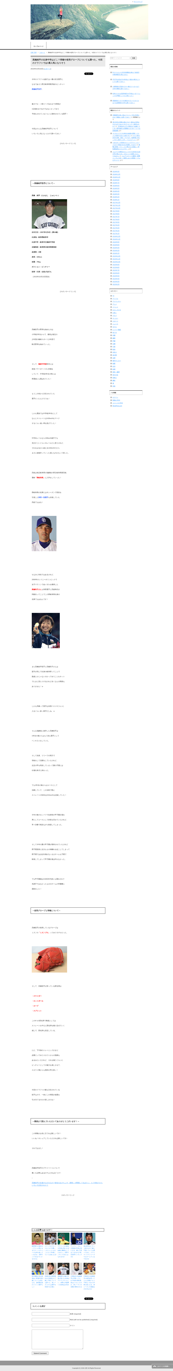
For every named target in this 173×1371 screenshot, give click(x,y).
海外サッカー (117, 361)
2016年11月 (116, 239)
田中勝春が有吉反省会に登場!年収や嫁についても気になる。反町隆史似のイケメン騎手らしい (37, 1281)
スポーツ (47, 69)
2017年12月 (116, 202)
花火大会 (115, 375)
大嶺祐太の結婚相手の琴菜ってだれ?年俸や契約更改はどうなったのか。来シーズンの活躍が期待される (76, 1281)
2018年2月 (116, 197)
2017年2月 (116, 231)
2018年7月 (116, 183)
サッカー (115, 318)
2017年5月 (116, 222)
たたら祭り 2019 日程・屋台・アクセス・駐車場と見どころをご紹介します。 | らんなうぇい (126, 138)
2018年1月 (116, 200)
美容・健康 (116, 372)
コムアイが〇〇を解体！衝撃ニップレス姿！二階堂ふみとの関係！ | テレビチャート (126, 158)
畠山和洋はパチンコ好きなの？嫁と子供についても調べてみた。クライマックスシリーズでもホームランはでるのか (89, 1252)
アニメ (115, 304)
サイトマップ (138, 1)
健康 (114, 338)
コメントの (118, 403)
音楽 (114, 386)
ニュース (115, 324)
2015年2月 (116, 284)
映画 (114, 349)
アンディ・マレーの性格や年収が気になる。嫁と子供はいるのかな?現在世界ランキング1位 (76, 1251)
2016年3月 (116, 248)
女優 (114, 344)
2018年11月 (116, 177)
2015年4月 (116, 279)
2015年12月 (116, 256)
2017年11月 (116, 205)
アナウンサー (117, 301)
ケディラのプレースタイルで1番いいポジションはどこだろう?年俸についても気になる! (50, 1250)
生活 (114, 366)
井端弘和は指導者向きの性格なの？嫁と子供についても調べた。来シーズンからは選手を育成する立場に (50, 1281)
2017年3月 (116, 228)
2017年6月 (116, 219)
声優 (114, 341)
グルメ (115, 315)
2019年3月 (116, 171)
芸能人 (115, 377)
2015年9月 (116, 264)
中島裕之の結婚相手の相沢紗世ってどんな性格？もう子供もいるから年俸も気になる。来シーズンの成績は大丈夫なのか (89, 1282)
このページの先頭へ (163, 1366)
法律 (114, 358)
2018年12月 (116, 174)
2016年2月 (116, 250)
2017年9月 (116, 211)
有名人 (115, 352)
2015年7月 (116, 270)
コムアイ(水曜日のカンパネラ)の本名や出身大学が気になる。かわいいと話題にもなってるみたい (126, 154)
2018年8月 (116, 180)
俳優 (114, 335)
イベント (115, 307)
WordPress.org (117, 406)
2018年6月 (116, 185)
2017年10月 (116, 208)
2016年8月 (116, 245)
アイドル (115, 298)
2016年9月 (116, 242)
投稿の (116, 400)
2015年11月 (116, 259)
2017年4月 (116, 225)
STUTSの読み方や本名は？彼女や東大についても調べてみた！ (126, 80)
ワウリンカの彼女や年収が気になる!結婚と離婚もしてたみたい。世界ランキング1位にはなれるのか (63, 1251)
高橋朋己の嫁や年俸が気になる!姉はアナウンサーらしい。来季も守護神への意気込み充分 (63, 1280)
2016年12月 (116, 236)
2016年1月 (116, 253)
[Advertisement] (68, 159)
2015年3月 (116, 281)
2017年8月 (116, 214)
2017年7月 (116, 217)
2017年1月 (116, 233)
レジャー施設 (117, 329)
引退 (114, 346)
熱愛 (114, 363)
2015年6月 (116, 273)
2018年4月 (116, 191)
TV (113, 296)
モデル (115, 327)
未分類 (115, 355)
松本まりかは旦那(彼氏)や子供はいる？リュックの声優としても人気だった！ (126, 95)
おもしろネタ (117, 310)
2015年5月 (116, 276)
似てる (115, 332)
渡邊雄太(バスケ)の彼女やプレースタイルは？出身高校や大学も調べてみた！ (126, 102)
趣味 (114, 380)
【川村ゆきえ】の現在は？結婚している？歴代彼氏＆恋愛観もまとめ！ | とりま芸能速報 (126, 128)
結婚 (114, 369)
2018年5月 (116, 188)
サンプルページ (38, 46)
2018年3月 (116, 194)
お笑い (115, 313)
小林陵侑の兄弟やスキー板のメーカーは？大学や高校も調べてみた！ (126, 87)
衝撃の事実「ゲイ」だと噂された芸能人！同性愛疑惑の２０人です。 (126, 147)
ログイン (115, 397)
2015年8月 (116, 267)
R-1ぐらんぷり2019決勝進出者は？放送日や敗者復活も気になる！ (126, 73)
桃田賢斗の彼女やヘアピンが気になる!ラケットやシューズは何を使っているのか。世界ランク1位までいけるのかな (37, 1252)
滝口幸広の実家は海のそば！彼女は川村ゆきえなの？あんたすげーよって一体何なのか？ (126, 124)
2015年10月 (116, 262)
